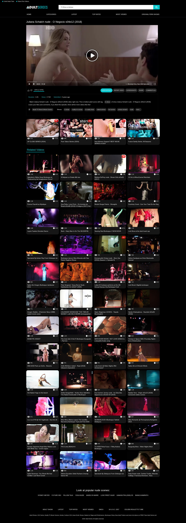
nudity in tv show (77, 109)
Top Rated (96, 14)
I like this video (28, 90)
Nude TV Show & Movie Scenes (42, 109)
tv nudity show (89, 109)
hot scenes (111, 109)
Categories (51, 14)
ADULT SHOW (48, 509)
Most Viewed (121, 14)
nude (131, 109)
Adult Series (89, 519)
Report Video (119, 90)
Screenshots (131, 90)
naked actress (101, 109)
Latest (74, 14)
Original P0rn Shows (150, 14)
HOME (29, 14)
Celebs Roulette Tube (134, 509)
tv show (107, 102)
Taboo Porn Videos (23, 1)
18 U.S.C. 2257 (114, 509)
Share (141, 90)
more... (138, 109)
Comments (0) (151, 90)
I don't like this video (31, 90)
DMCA (101, 509)
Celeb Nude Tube (9, 1)
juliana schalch (122, 109)
